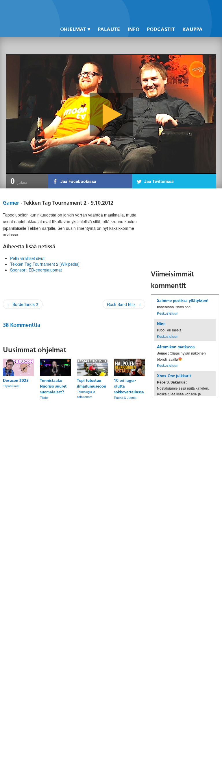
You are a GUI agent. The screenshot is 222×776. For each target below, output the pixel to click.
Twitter (166, 9)
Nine (161, 323)
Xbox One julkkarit (174, 375)
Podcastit (161, 29)
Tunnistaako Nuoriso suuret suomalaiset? (53, 386)
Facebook (156, 9)
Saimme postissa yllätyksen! (182, 300)
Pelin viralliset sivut (27, 258)
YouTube (175, 9)
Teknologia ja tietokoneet (86, 394)
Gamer (11, 203)
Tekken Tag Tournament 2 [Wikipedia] (44, 264)
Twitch (185, 9)
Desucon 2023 (16, 380)
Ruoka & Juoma (125, 397)
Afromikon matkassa (176, 346)
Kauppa (192, 29)
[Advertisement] (186, 229)
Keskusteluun (167, 313)
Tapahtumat (11, 386)
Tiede (44, 397)
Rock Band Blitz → (124, 304)
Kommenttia (21, 325)
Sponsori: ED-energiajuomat (36, 270)
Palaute (109, 29)
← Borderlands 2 (22, 304)
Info (133, 29)
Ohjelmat (73, 29)
